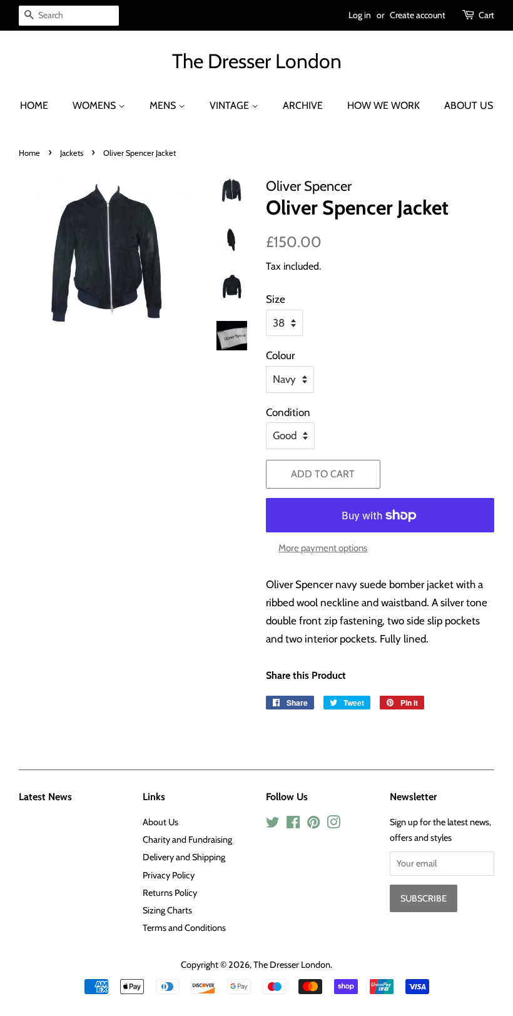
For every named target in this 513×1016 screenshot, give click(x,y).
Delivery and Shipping (184, 857)
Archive (303, 105)
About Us (468, 105)
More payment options (322, 548)
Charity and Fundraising (187, 839)
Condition (288, 412)
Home (34, 105)
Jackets (71, 153)
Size (275, 299)
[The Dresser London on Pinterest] (313, 824)
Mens (164, 105)
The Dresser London (257, 61)
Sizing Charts (167, 910)
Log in (359, 15)
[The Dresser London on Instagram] (333, 824)
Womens (95, 105)
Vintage (230, 105)
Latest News (45, 797)
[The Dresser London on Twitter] (273, 824)
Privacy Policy (169, 875)
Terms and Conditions (184, 927)
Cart (486, 15)
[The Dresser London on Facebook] (293, 824)
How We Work (383, 105)
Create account (417, 15)
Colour (280, 355)
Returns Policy (170, 892)
